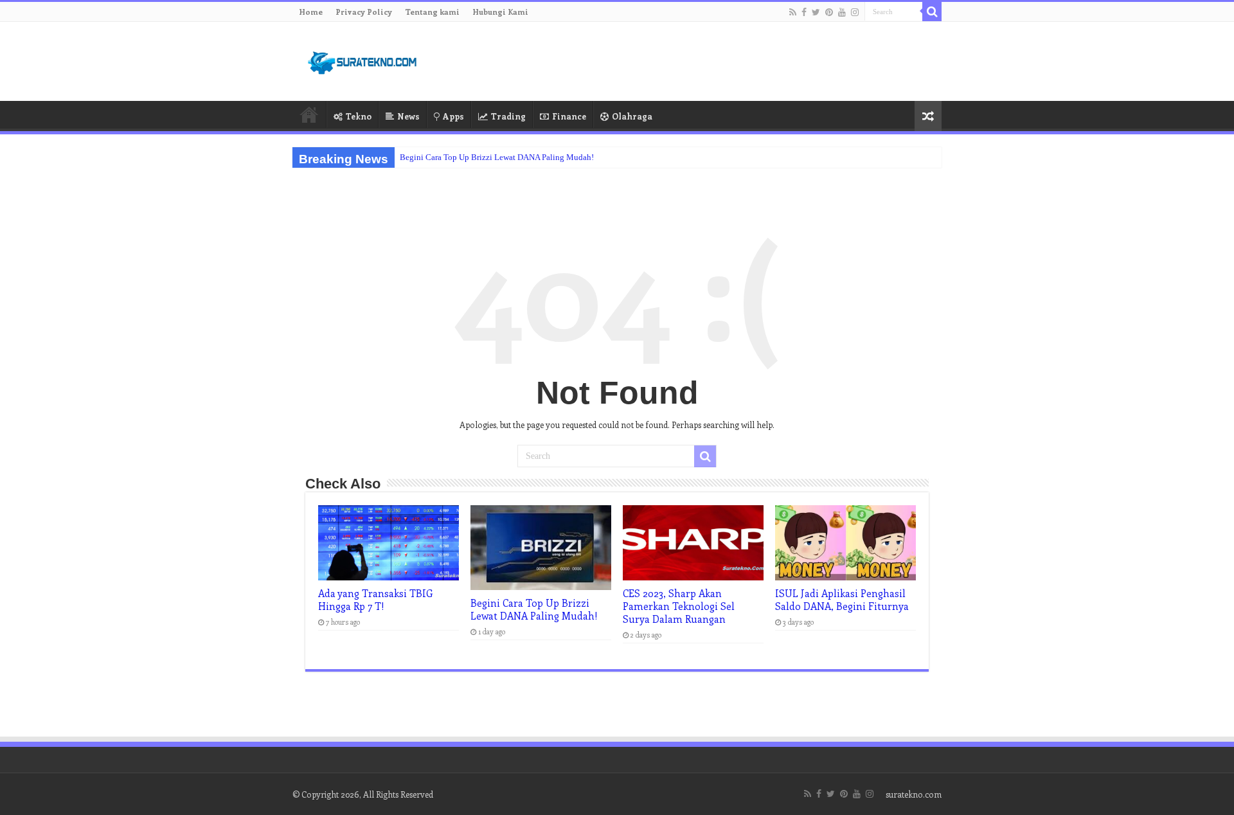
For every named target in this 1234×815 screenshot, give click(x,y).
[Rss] (793, 12)
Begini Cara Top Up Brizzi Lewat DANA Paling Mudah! (497, 157)
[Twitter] (815, 12)
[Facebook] (804, 12)
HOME (309, 114)
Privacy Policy (363, 11)
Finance (569, 116)
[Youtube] (842, 12)
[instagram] (855, 12)
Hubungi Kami (500, 11)
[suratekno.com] (363, 59)
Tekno (358, 116)
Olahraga (632, 116)
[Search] (932, 11)
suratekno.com (914, 794)
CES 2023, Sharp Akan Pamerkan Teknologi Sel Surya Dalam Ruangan (679, 606)
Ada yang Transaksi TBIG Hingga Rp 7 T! (375, 600)
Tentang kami (432, 11)
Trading (508, 116)
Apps (453, 116)
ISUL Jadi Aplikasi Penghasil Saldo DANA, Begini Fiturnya (842, 600)
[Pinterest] (829, 12)
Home (311, 11)
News (408, 116)
